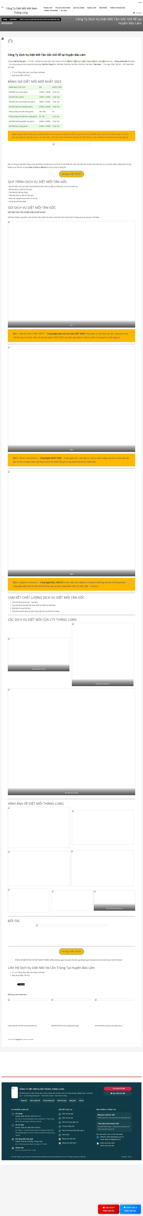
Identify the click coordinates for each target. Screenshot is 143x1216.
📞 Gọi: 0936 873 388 (118, 1088)
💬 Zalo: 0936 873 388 (117, 1093)
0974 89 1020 (25, 1141)
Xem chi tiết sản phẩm (115, 1134)
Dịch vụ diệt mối (40, 167)
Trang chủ (24, 1100)
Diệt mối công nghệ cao (70, 1122)
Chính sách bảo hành (107, 1143)
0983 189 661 (25, 1116)
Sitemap (124, 1157)
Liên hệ (81, 1100)
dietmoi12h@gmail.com (23, 40)
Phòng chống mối (48, 1100)
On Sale (99, 1065)
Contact (51, 1072)
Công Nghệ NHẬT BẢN (50, 458)
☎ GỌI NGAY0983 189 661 (108, 1209)
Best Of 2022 (101, 1067)
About (51, 1070)
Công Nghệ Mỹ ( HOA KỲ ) (52, 582)
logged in (19, 1039)
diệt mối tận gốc (20, 61)
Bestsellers (100, 1063)
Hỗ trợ (130, 1157)
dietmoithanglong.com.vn (115, 1137)
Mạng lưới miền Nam (69, 1143)
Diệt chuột (97, 64)
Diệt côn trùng (61, 1100)
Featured (99, 1070)
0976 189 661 (36, 1128)
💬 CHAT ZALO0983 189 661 (130, 1209)
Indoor (51, 1065)
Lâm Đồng (40, 42)
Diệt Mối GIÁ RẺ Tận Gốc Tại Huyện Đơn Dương (65, 1026)
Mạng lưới (73, 1100)
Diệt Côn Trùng (47, 64)
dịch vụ (31, 167)
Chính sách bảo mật (107, 1146)
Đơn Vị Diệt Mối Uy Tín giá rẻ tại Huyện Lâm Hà (108, 1026)
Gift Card (99, 1072)
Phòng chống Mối (121, 61)
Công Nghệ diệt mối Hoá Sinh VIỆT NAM (66, 333)
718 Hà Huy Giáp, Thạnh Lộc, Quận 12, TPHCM (32, 1144)
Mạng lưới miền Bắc (69, 1139)
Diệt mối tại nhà (67, 1118)
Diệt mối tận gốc (67, 1114)
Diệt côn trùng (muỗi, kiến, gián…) (73, 1130)
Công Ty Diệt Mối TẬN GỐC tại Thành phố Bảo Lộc (22, 1026)
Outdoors (52, 1067)
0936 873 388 (25, 1128)
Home (51, 1063)
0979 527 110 (36, 1116)
